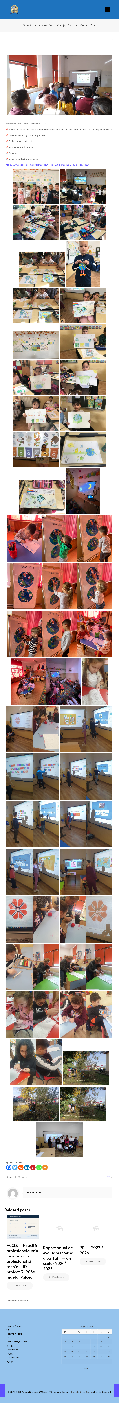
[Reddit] (21, 1167)
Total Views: (13, 1349)
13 (87, 1346)
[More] (45, 1167)
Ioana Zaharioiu (34, 1192)
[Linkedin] (27, 1167)
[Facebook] (8, 1167)
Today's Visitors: (15, 1334)
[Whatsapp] (39, 1167)
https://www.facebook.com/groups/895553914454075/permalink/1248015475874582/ (47, 165)
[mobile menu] (107, 9)
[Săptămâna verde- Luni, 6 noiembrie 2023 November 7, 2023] (2, 1390)
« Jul (86, 1368)
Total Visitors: (13, 1357)
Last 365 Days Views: (17, 1341)
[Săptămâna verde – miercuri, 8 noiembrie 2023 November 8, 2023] (116, 1390)
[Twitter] (15, 1167)
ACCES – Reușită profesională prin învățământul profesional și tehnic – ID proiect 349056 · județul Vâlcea (22, 1261)
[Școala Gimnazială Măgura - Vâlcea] (14, 9)
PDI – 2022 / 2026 (91, 1250)
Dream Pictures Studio (81, 1392)
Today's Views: (14, 1326)
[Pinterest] (33, 1167)
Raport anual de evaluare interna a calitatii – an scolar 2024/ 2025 (58, 1258)
